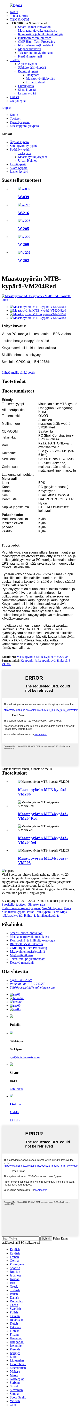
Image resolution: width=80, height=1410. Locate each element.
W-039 (23, 197)
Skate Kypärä (27, 89)
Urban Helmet (35, 82)
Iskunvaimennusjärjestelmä (35, 45)
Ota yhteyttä (18, 100)
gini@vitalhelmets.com (25, 1057)
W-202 (23, 260)
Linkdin (15, 1120)
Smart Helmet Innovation (34, 27)
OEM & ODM (19, 19)
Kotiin (14, 12)
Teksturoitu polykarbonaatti (36, 52)
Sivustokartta (36, 904)
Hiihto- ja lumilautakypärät (41, 915)
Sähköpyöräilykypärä (32, 67)
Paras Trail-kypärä (39, 912)
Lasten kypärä (27, 93)
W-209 (23, 244)
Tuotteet (15, 60)
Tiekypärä (32, 75)
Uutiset (14, 97)
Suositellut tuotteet (13, 904)
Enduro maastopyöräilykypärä (21, 908)
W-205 (23, 229)
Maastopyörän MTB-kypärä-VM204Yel (43, 656)
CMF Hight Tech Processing (36, 41)
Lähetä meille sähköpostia (18, 372)
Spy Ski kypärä (52, 908)
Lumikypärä (26, 86)
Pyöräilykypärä (28, 71)
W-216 (23, 213)
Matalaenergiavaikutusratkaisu (37, 30)
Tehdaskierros (19, 15)
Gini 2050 (16, 1089)
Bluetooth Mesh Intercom (34, 38)
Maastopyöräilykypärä (40, 78)
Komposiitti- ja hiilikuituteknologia (40, 34)
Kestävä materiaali (30, 56)
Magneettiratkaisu (29, 49)
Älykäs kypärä (27, 64)
